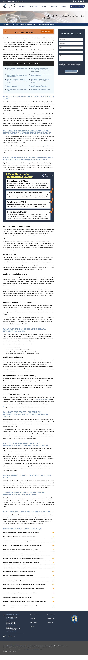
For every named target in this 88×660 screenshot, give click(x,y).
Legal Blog (32, 618)
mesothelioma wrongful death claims (42, 146)
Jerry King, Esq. (51, 24)
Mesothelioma (54, 6)
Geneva (8, 621)
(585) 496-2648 (11, 517)
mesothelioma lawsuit (16, 163)
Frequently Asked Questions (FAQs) (40, 89)
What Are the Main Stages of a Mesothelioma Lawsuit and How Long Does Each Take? (17, 75)
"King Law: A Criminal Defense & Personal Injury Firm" (17, 645)
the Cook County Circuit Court (43, 399)
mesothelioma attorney (40, 483)
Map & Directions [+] (11, 618)
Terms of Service (36, 649)
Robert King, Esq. (31, 24)
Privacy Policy (50, 618)
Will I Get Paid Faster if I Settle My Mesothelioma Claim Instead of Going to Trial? (17, 81)
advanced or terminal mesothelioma (20, 360)
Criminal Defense (33, 6)
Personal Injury (22, 6)
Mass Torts (44, 6)
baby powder (37, 235)
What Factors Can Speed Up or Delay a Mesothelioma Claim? (41, 74)
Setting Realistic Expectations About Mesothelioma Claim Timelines (40, 85)
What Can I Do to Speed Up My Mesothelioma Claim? (15, 85)
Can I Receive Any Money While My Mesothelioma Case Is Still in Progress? (40, 81)
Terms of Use (33, 622)
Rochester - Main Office (12, 614)
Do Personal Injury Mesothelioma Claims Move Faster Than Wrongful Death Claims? (40, 70)
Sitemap (32, 626)
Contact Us (64, 6)
